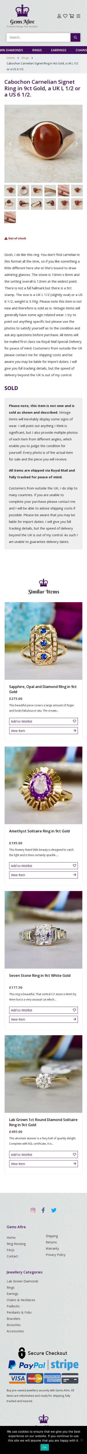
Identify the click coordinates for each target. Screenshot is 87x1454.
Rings (37, 50)
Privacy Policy (55, 1255)
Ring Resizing (16, 1244)
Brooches (14, 1325)
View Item (18, 731)
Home (11, 58)
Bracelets (13, 1318)
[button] (10, 144)
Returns (51, 1242)
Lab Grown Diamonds (22, 1281)
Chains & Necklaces (21, 1300)
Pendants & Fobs (19, 1312)
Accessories (15, 1331)
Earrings (58, 50)
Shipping (52, 1236)
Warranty (52, 1248)
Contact (12, 1256)
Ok (45, 1447)
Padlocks (13, 1306)
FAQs (10, 1250)
